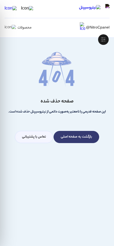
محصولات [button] (24, 28)
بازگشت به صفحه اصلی (76, 137)
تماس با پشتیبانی (34, 137)
